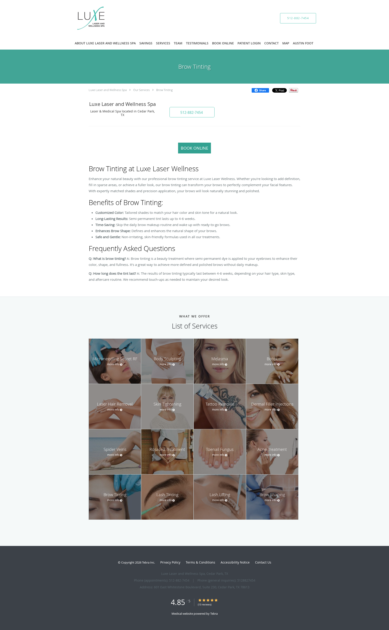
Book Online (194, 148)
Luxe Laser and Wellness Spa (108, 90)
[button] (192, 112)
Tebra (214, 614)
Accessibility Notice (235, 562)
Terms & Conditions (200, 562)
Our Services (141, 90)
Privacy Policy (170, 562)
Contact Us (263, 562)
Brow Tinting (164, 90)
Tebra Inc (148, 562)
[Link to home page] (84, 18)
